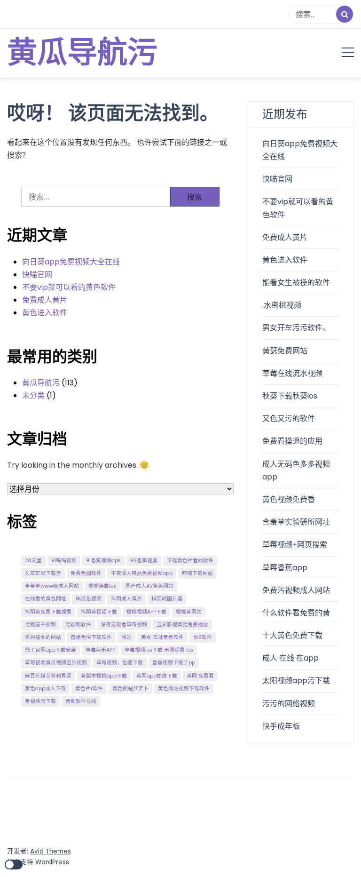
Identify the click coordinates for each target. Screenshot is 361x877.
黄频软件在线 (80, 701)
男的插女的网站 (43, 637)
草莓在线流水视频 (292, 373)
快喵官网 (37, 274)
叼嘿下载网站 (197, 573)
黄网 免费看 (200, 675)
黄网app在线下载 (156, 675)
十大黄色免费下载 (292, 635)
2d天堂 (33, 560)
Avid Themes (50, 851)
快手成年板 (281, 726)
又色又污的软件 (288, 418)
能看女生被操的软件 (296, 282)
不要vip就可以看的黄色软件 (69, 287)
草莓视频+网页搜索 (294, 544)
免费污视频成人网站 (296, 590)
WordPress (52, 862)
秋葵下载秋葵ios (289, 396)
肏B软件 (202, 637)
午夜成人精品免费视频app (142, 573)
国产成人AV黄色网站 (149, 586)
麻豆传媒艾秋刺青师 (48, 675)
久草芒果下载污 (43, 573)
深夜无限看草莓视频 (124, 624)
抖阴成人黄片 (126, 598)
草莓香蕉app (284, 567)
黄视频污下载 (40, 701)
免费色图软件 (86, 573)
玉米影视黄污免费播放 (182, 624)
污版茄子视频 (40, 624)
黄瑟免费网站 (284, 350)
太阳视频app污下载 (296, 680)
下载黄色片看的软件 (190, 560)
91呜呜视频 (64, 560)
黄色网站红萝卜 (130, 688)
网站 (126, 637)
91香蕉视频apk (103, 560)
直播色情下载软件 (91, 637)
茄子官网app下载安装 (50, 650)
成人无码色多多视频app (296, 470)
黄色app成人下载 (45, 688)
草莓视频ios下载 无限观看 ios (159, 650)
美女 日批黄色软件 (162, 637)
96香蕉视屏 (143, 560)
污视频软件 (78, 624)
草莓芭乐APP (100, 650)
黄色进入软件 (44, 312)
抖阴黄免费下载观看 (48, 611)
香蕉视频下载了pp (173, 662)
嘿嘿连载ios (102, 586)
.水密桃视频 (281, 305)
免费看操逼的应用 (292, 441)
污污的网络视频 (288, 703)
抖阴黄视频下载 (99, 611)
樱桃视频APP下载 (146, 611)
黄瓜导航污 (82, 53)
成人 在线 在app (290, 658)
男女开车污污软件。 (296, 327)
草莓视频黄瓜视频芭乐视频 (56, 662)
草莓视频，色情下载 (119, 662)
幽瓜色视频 (89, 598)
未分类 (33, 395)
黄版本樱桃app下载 (104, 675)
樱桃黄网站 (189, 611)
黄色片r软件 (89, 688)
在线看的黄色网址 (45, 598)
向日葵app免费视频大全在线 (71, 261)
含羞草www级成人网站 (52, 586)
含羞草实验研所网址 (296, 522)
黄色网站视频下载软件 (184, 688)
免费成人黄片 (44, 300)
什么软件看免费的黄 (296, 612)
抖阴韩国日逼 (166, 598)
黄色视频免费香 (288, 499)
